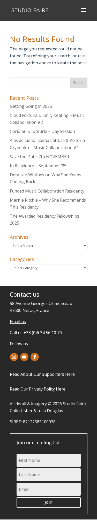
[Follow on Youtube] (24, 357)
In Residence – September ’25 (38, 166)
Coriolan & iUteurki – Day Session (42, 131)
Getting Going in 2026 (31, 106)
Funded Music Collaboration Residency (47, 191)
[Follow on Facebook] (35, 357)
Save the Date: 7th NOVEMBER (39, 156)
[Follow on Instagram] (14, 357)
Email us (18, 321)
